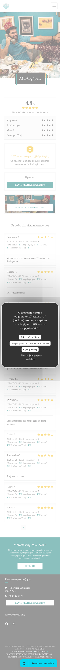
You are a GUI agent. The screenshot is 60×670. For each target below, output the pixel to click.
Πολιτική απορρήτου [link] (31, 355)
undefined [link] (30, 359)
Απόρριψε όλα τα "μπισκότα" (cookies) (30, 343)
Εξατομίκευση (30, 349)
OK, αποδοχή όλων (30, 337)
